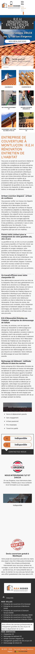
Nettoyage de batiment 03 (13, 636)
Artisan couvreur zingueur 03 (13, 638)
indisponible (21, 438)
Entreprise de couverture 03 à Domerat (17, 604)
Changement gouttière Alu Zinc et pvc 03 (18, 641)
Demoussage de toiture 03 (13, 643)
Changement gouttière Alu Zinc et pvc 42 (16, 627)
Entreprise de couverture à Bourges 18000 (18, 615)
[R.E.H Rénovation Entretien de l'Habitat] (11, 5)
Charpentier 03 (9, 634)
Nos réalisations (17, 41)
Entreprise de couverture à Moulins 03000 (18, 619)
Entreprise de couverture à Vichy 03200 (17, 617)
